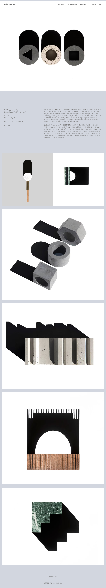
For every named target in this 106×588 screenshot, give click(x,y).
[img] (27, 179)
